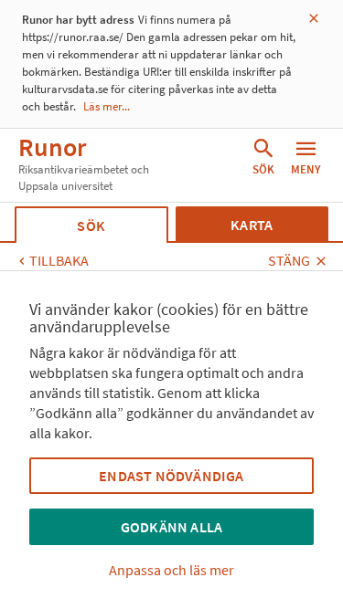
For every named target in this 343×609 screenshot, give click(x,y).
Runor (52, 147)
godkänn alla (171, 527)
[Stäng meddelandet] (313, 18)
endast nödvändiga (171, 476)
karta (251, 224)
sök (91, 225)
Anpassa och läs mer (171, 570)
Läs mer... (106, 106)
